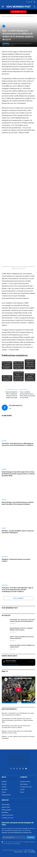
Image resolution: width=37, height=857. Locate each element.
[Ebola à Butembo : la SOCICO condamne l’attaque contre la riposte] (5, 630)
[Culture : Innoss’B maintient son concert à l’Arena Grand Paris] (5, 638)
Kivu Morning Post (12, 26)
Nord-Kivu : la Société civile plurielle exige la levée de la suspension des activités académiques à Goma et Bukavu (17, 589)
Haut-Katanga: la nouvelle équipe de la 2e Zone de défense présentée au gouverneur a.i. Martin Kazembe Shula (18, 473)
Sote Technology (29, 850)
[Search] (34, 7)
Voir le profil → (31, 661)
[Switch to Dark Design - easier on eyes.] (34, 2)
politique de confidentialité (13, 843)
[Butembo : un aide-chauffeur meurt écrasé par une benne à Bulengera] (18, 516)
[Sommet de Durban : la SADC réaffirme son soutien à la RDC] (5, 647)
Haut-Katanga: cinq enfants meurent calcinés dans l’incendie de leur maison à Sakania (17, 503)
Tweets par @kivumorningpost (10, 664)
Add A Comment (18, 598)
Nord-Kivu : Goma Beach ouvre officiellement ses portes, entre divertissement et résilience (18, 444)
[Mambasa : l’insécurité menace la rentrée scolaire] (18, 545)
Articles (8, 16)
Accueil (3, 16)
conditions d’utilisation (29, 841)
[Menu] (3, 7)
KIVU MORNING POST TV (18, 11)
